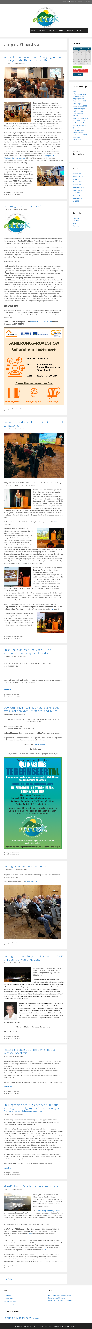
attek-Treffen (77, 67)
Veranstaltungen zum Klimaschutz (79, 70)
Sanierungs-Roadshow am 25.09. (23, 206)
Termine (60, 30)
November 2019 (78, 187)
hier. (30, 1234)
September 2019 (78, 190)
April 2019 (76, 193)
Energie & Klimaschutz (12, 192)
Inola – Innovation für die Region (59, 1296)
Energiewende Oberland (56, 1298)
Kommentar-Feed (10, 1301)
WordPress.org (9, 1304)
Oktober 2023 (77, 182)
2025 (88, 63)
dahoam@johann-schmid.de (41, 322)
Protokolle (69, 30)
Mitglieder (42, 30)
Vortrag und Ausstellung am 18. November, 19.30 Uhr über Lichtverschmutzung (34, 958)
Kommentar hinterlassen (13, 194)
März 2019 (76, 195)
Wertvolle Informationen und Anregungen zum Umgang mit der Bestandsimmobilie (32, 58)
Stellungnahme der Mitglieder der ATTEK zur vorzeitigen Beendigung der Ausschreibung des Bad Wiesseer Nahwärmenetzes (32, 1108)
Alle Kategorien (77, 74)
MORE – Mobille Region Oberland (60, 1300)
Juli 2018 (76, 201)
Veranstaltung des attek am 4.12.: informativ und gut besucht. (33, 424)
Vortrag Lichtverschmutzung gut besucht (28, 866)
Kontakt (78, 30)
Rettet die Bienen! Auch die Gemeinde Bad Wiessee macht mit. (30, 1051)
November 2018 (78, 198)
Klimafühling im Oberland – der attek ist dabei (31, 1186)
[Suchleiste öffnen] (85, 30)
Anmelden (7, 1296)
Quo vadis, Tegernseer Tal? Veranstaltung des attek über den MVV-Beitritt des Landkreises (31, 709)
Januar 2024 (77, 179)
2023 (75, 63)
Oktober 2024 (77, 174)
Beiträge (51, 30)
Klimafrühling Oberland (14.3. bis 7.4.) (49, 1211)
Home (33, 30)
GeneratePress (72, 1326)
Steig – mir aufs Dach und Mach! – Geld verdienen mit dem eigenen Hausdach (27, 651)
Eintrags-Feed (8, 1298)
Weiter (11, 1279)
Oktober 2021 (77, 184)
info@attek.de (40, 744)
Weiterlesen (8, 689)
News (21, 192)
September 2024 (78, 176)
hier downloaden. (31, 882)
